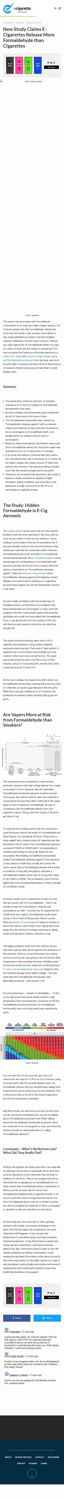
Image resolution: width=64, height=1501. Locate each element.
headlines (44, 341)
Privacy (21, 1463)
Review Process (23, 1457)
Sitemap (33, 1463)
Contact (39, 1457)
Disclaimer (53, 1457)
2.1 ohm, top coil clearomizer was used (23, 969)
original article (15, 531)
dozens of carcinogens (25, 922)
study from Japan (12, 356)
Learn (44, 1463)
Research (20, 22)
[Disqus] (32, 1365)
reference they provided (34, 573)
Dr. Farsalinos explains (43, 558)
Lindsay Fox (8, 22)
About (8, 1457)
